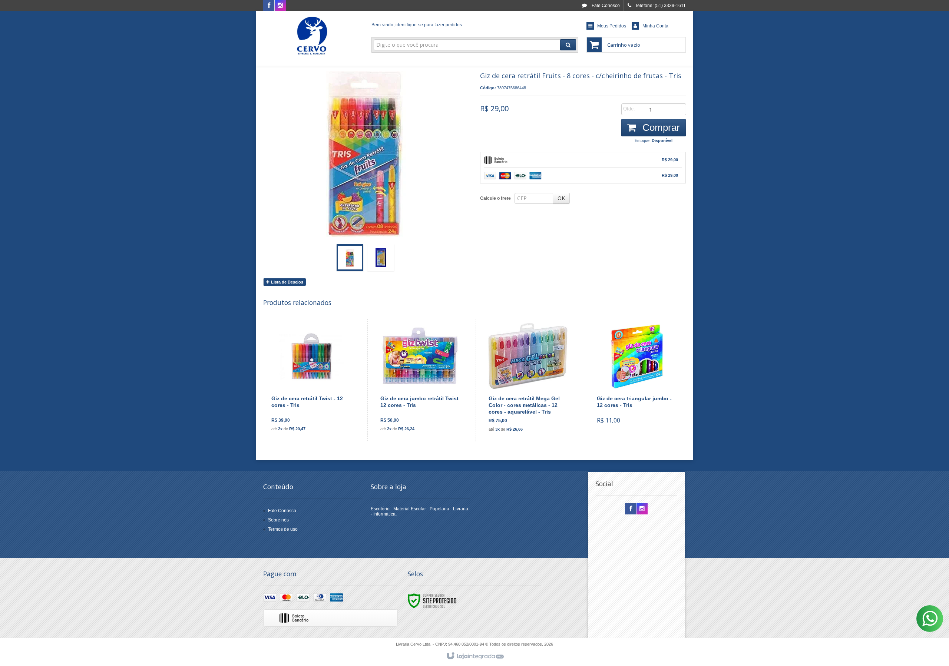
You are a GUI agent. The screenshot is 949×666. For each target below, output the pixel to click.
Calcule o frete (495, 198)
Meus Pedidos (611, 26)
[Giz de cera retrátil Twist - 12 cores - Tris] (311, 380)
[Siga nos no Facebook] (268, 6)
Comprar (660, 127)
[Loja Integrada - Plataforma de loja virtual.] (474, 656)
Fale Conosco (605, 5)
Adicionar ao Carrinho (315, 407)
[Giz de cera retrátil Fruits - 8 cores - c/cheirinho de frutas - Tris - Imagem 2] (380, 257)
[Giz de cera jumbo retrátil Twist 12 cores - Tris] (420, 380)
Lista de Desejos (286, 282)
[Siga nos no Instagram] (280, 6)
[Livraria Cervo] (312, 35)
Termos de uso (283, 529)
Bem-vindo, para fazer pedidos (416, 24)
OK (561, 198)
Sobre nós (278, 520)
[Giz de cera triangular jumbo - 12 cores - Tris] (636, 376)
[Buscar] (568, 44)
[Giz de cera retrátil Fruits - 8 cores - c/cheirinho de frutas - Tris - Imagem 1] (350, 257)
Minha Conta (655, 26)
